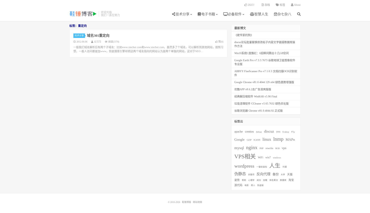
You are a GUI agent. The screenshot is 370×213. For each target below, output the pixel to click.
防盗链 (260, 185)
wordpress (244, 166)
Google (239, 139)
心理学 (251, 180)
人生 (274, 166)
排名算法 (273, 180)
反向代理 (263, 174)
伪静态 (240, 174)
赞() (220, 41)
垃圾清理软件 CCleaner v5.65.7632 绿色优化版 (261, 103)
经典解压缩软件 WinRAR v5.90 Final (255, 96)
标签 (282, 4)
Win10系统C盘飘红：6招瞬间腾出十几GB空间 (261, 53)
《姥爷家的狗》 (243, 35)
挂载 (265, 180)
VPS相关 (245, 156)
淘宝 (291, 180)
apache (238, 131)
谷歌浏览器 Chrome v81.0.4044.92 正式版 (258, 110)
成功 (259, 180)
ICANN (257, 140)
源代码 (238, 185)
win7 (268, 157)
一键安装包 (261, 167)
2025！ (251, 4)
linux (266, 139)
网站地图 (197, 202)
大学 (283, 175)
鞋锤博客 (83, 14)
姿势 (237, 180)
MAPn (290, 139)
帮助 (244, 180)
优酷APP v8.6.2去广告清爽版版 (252, 89)
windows (277, 158)
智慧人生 (260, 14)
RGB (277, 148)
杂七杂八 (284, 14)
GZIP (249, 140)
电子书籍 (208, 14)
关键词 (251, 175)
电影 (247, 185)
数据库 (283, 180)
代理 (285, 167)
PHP (261, 148)
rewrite (269, 148)
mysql (239, 148)
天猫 (290, 174)
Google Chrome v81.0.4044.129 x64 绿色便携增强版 (264, 82)
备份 (275, 174)
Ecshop (286, 132)
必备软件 (234, 14)
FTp (293, 132)
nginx (251, 147)
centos (249, 131)
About (297, 4)
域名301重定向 (98, 36)
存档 (267, 4)
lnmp (278, 139)
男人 (253, 185)
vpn (284, 148)
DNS (278, 132)
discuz (269, 131)
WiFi (260, 157)
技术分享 (182, 14)
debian (259, 132)
